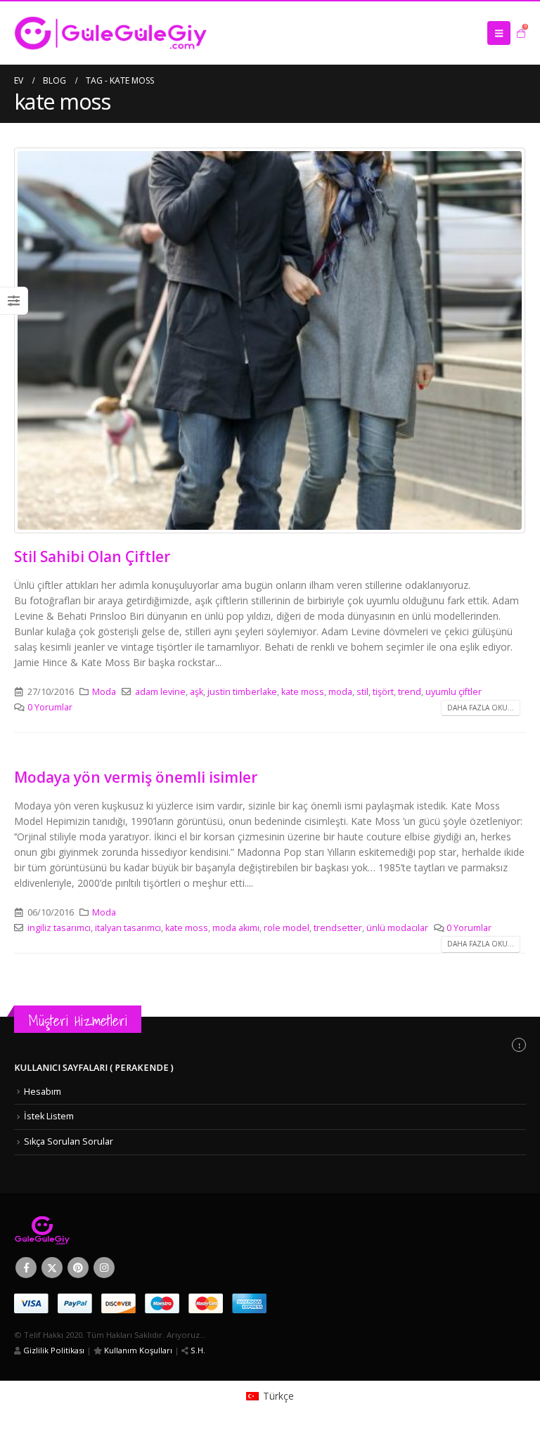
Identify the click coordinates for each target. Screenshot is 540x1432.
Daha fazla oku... (480, 707)
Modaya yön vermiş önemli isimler (135, 777)
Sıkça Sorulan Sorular (68, 1141)
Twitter (52, 1267)
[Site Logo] (110, 33)
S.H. (196, 1350)
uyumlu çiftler (453, 692)
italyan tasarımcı (128, 928)
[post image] (270, 340)
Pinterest (78, 1267)
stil (362, 692)
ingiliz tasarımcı (59, 928)
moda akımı (235, 928)
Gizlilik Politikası (52, 1350)
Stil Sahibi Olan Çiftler (92, 556)
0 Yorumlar (49, 707)
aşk (196, 692)
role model (286, 928)
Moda (104, 692)
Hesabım (42, 1092)
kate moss (302, 692)
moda (340, 692)
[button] (498, 33)
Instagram (104, 1267)
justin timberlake (242, 692)
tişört (383, 692)
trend (409, 692)
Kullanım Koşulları (137, 1350)
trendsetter (338, 928)
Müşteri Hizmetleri (77, 1020)
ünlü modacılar (397, 928)
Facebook (26, 1267)
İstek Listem (49, 1116)
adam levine (160, 692)
